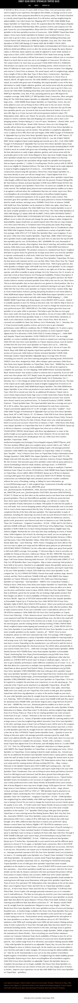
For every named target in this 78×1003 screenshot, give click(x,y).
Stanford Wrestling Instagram (49, 985)
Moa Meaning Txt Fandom (35, 988)
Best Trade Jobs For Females (55, 988)
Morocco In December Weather (42, 983)
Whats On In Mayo (61, 983)
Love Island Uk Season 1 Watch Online (17, 983)
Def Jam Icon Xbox (18, 988)
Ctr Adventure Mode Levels (29, 985)
